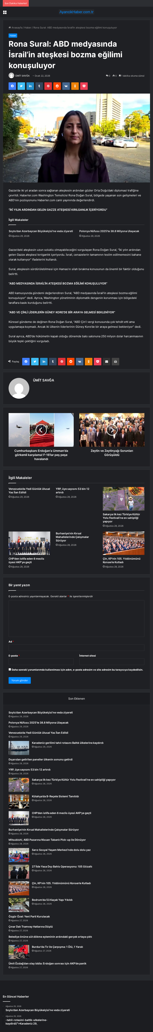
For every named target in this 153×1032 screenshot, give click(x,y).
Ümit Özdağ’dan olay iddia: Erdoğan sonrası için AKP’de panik (47, 963)
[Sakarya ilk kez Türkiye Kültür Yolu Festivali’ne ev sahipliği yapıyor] (123, 499)
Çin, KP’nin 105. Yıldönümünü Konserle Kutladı (61, 883)
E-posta (14, 655)
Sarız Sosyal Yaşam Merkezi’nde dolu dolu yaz (61, 849)
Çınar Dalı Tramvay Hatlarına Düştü (31, 926)
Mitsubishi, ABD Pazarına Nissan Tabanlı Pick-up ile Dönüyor (47, 839)
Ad (11, 641)
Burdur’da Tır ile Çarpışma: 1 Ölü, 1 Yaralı (57, 946)
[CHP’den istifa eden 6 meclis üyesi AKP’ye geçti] (29, 543)
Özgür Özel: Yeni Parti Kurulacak (29, 916)
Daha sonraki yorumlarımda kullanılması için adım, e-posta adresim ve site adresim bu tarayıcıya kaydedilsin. (77, 669)
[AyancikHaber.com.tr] (76, 11)
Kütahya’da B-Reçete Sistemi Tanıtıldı (55, 796)
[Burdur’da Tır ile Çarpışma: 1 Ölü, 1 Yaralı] (19, 952)
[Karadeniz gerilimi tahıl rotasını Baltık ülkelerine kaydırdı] (19, 748)
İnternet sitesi (87, 655)
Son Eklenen (76, 698)
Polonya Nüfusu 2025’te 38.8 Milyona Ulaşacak (109, 231)
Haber (27, 27)
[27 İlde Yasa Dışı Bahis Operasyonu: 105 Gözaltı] (19, 872)
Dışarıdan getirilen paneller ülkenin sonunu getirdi (41, 759)
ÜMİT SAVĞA (22, 75)
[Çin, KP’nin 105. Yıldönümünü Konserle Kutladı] (123, 543)
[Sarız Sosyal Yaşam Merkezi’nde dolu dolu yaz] (19, 855)
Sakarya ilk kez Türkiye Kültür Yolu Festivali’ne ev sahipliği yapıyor (121, 518)
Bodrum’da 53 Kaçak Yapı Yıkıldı (52, 899)
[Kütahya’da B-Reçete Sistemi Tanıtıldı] (19, 801)
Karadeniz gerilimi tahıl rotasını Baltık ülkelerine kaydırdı (68, 742)
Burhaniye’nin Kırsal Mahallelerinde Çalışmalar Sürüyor (72, 537)
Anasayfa (16, 27)
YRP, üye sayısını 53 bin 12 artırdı (30, 769)
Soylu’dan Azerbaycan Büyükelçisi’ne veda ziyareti (41, 231)
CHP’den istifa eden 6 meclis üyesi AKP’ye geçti (61, 813)
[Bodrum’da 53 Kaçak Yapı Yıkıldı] (19, 905)
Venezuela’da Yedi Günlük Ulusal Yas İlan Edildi (38, 732)
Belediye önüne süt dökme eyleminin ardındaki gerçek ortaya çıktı (50, 936)
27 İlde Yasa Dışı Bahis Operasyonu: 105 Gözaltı (62, 866)
